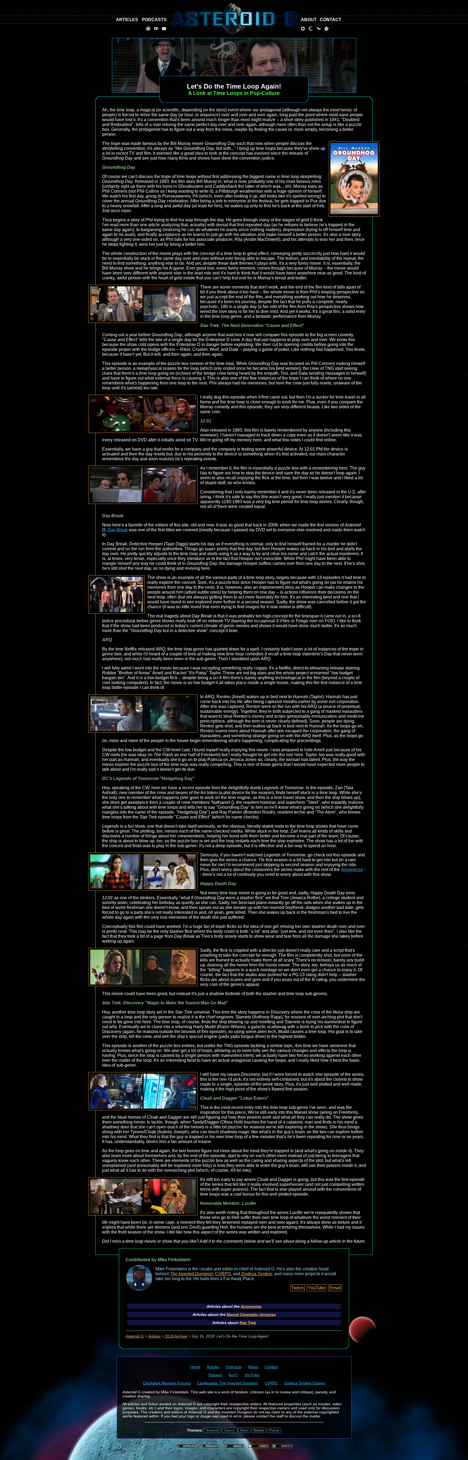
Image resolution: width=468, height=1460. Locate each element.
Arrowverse (352, 869)
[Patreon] (148, 29)
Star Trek (247, 1322)
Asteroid (212, 1430)
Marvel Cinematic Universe (251, 1314)
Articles (154, 1336)
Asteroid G (135, 1336)
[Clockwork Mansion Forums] (303, 29)
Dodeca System (256, 1273)
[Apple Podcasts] (258, 1446)
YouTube (316, 1288)
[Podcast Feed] (210, 1446)
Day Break (118, 529)
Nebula (258, 1430)
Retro (244, 1430)
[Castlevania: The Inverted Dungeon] (311, 29)
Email (335, 1288)
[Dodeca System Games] (326, 29)
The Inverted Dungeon (191, 1273)
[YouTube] (164, 29)
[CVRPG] (319, 29)
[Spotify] (282, 1446)
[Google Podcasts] (234, 1446)
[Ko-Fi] (156, 29)
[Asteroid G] (234, 19)
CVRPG (223, 1273)
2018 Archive (176, 1336)
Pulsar (274, 1430)
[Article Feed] (186, 1446)
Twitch (297, 1288)
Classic (229, 1430)
